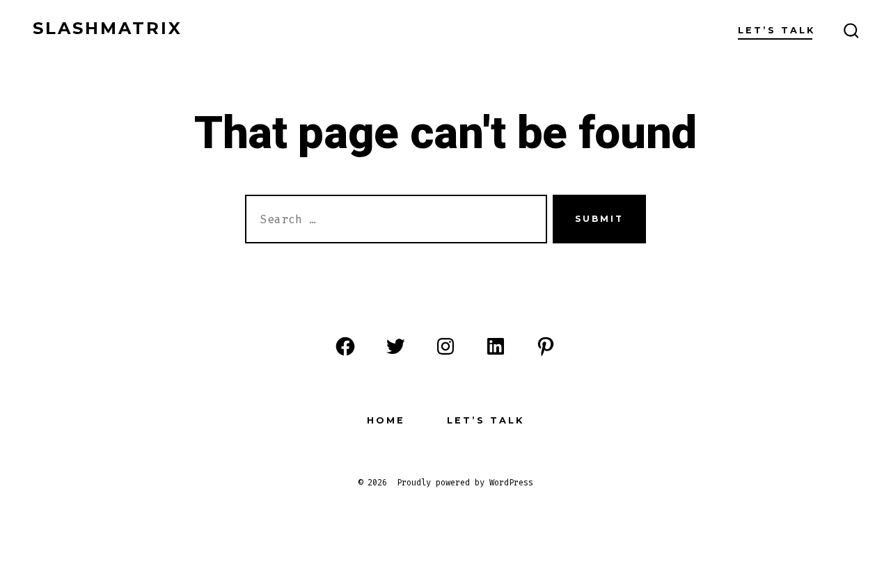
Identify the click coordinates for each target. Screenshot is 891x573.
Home (386, 420)
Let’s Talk (776, 30)
